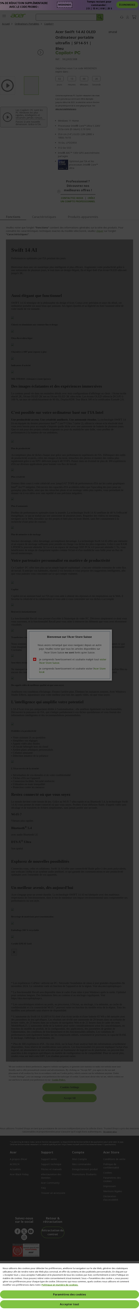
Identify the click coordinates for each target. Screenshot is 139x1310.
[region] (69, 1286)
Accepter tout (69, 1304)
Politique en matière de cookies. (60, 1284)
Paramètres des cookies (69, 1294)
